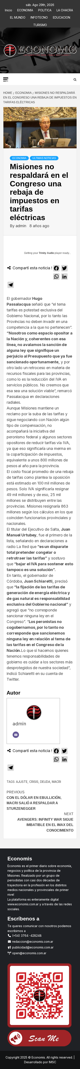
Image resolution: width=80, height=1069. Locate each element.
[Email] (16, 735)
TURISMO (40, 24)
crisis (33, 781)
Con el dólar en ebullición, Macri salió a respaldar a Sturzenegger (34, 800)
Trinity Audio (46, 253)
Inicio (8, 9)
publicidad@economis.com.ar (32, 947)
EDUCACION (61, 17)
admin (21, 226)
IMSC (52, 1062)
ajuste (22, 781)
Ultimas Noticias (44, 158)
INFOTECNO (39, 17)
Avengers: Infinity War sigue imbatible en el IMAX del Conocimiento (45, 822)
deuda (45, 781)
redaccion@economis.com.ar (32, 941)
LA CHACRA (65, 9)
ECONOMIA (25, 9)
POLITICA (44, 9)
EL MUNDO (17, 17)
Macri (56, 781)
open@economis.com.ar (28, 953)
